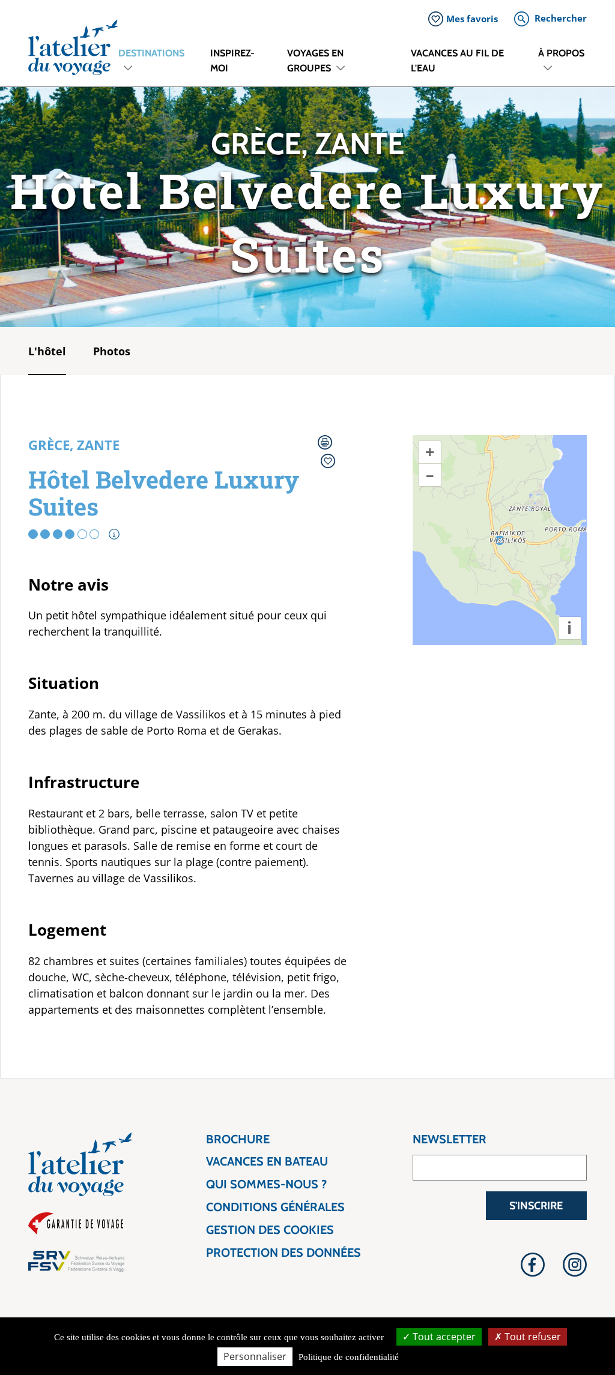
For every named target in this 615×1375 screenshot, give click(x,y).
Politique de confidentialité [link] (348, 1357)
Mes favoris (472, 19)
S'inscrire (536, 1205)
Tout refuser (531, 1336)
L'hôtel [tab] (47, 351)
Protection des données (283, 1253)
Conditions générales (275, 1207)
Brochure (238, 1139)
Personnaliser (254, 1356)
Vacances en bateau (267, 1162)
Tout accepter (443, 1336)
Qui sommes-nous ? (266, 1184)
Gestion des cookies (270, 1230)
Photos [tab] (111, 351)
